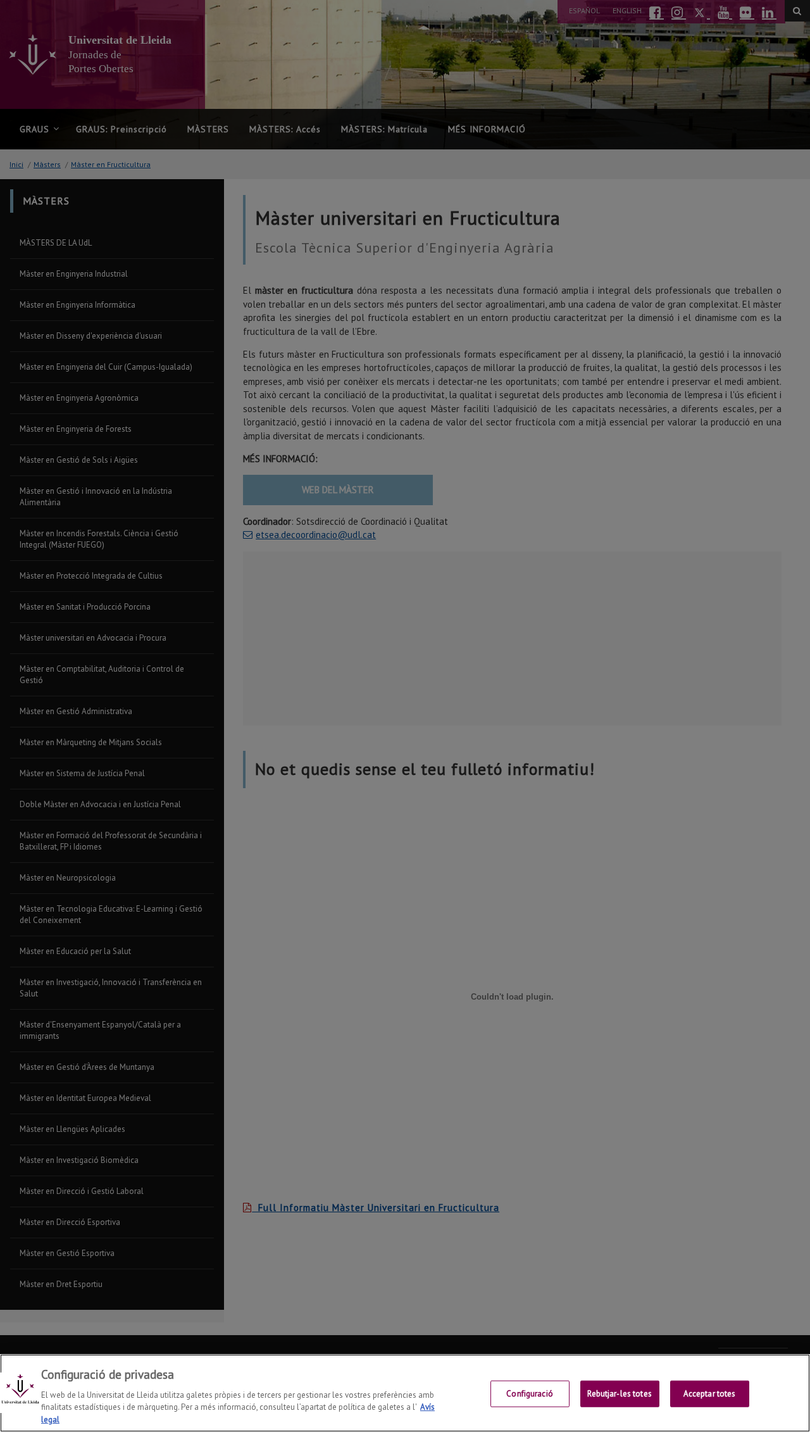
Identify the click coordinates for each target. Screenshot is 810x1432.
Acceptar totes (709, 1393)
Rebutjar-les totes (619, 1393)
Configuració (529, 1393)
